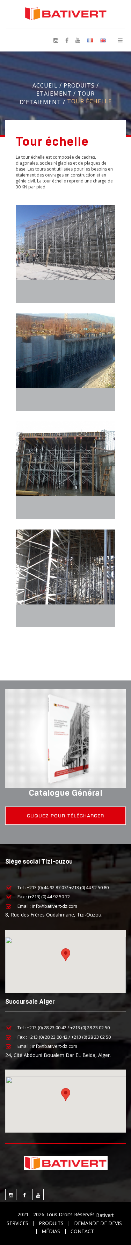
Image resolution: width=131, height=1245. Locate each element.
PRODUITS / (81, 85)
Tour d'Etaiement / (57, 98)
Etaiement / (57, 93)
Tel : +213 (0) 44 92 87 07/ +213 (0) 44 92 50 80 (63, 887)
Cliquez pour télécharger (65, 815)
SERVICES (17, 1223)
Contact (82, 1231)
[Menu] (120, 40)
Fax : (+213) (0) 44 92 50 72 (43, 896)
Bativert (105, 1215)
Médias (51, 1231)
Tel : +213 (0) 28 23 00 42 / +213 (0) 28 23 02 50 (63, 1027)
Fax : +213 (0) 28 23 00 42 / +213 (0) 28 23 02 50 (64, 1036)
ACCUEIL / (48, 85)
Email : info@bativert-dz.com (47, 905)
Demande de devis (98, 1223)
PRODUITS (51, 1223)
